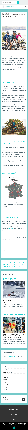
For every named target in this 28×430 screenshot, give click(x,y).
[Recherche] (18, 2)
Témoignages (14, 412)
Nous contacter (14, 414)
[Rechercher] (23, 399)
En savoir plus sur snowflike (14, 409)
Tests (4, 389)
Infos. (15, 251)
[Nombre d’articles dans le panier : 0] (25, 2)
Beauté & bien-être (6, 372)
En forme (4, 377)
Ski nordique (14, 302)
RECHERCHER (5, 397)
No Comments (17, 300)
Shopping (5, 387)
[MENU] (25, 6)
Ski (10, 302)
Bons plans (5, 374)
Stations (19, 302)
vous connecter (11, 356)
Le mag (4, 382)
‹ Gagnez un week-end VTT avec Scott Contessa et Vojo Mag (8, 264)
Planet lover (5, 384)
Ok (14, 428)
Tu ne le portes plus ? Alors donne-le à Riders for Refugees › (19, 264)
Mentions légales (14, 417)
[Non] (26, 426)
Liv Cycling (6, 202)
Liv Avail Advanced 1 (18, 225)
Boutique (14, 419)
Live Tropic (10, 228)
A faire (9, 300)
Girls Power (5, 379)
